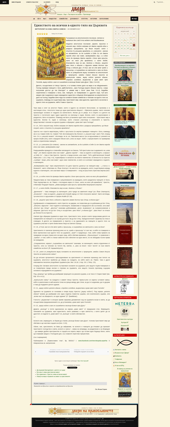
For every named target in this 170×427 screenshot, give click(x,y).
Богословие (104, 19)
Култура (84, 19)
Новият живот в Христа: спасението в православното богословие (125, 83)
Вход (57, 2)
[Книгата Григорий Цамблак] (124, 257)
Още (65, 14)
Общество (53, 19)
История (93, 19)
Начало (59, 14)
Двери (4, 2)
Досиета (125, 278)
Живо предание (16, 2)
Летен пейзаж (125, 185)
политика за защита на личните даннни (97, 424)
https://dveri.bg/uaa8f (82, 361)
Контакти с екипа (120, 349)
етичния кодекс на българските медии (69, 424)
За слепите (47, 2)
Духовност (74, 19)
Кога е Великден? (120, 362)
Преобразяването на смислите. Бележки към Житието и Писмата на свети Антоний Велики (124, 67)
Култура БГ (125, 322)
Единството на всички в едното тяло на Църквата (70, 25)
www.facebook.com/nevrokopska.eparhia (92, 341)
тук (103, 418)
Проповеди (87, 14)
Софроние (118, 359)
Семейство (63, 19)
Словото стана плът (32, 2)
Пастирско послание (75, 14)
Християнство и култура (125, 319)
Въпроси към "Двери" (122, 353)
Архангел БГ (125, 325)
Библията (118, 356)
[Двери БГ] (83, 411)
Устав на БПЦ (119, 365)
